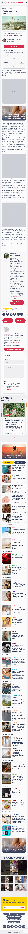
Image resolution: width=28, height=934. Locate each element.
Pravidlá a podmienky (14, 916)
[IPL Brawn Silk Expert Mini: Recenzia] (21, 887)
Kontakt (13, 914)
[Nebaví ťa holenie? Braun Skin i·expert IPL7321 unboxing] (7, 887)
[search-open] (5, 2)
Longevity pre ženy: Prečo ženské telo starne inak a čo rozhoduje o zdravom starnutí (18, 488)
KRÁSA (14, 591)
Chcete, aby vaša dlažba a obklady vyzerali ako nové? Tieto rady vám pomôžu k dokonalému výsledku (18, 716)
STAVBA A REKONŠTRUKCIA (17, 738)
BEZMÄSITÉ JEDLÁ (17, 800)
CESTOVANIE (9, 8)
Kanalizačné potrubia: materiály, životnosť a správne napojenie (18, 766)
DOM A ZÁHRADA (17, 695)
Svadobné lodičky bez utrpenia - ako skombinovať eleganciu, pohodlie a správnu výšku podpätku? (18, 544)
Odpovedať (9, 389)
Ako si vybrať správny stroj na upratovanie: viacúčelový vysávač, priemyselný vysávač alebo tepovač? (18, 727)
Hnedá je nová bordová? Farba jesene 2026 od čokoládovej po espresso (18, 507)
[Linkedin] (23, 926)
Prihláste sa (7, 334)
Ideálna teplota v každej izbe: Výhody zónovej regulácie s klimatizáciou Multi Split (17, 779)
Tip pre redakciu (14, 922)
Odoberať (21, 907)
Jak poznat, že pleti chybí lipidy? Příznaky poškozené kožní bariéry (18, 622)
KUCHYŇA (15, 789)
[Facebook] (12, 926)
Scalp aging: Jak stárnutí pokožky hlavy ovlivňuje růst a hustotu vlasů (18, 610)
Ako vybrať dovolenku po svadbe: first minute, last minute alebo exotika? (18, 532)
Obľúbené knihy (14, 296)
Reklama (21, 914)
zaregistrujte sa (14, 342)
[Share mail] (21, 314)
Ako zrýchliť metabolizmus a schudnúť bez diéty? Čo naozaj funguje (18, 584)
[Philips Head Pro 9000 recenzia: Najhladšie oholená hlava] (21, 879)
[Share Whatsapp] (7, 314)
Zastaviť (14, 58)
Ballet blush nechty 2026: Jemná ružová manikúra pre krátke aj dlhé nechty (19, 497)
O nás (6, 914)
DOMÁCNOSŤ (15, 710)
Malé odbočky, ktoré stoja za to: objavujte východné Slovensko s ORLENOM (18, 662)
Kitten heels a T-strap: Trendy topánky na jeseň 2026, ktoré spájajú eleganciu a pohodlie (18, 518)
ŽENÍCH (14, 527)
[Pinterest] (16, 926)
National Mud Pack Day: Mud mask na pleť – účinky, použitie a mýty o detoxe (18, 596)
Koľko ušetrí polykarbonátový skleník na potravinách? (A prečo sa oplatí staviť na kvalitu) (18, 701)
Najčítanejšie (8, 462)
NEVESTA (14, 539)
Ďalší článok (20, 320)
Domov (4, 8)
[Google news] (20, 926)
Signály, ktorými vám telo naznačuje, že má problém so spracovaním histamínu (18, 570)
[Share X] (11, 314)
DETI (13, 684)
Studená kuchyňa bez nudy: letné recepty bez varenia (18, 804)
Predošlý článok (6, 320)
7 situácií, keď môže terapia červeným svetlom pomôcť (17, 557)
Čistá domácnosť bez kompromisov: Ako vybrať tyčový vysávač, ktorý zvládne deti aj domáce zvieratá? (18, 819)
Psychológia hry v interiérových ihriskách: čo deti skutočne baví (17, 688)
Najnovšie (19, 462)
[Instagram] (4, 926)
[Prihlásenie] (2, 2)
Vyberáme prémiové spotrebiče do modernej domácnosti (18, 792)
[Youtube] (8, 926)
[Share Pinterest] (14, 314)
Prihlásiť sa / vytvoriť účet (14, 349)
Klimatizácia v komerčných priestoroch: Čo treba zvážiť (18, 754)
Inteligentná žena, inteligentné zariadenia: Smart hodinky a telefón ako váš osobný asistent (18, 648)
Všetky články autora (15, 302)
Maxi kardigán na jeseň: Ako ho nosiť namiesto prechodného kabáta (19, 478)
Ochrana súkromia (14, 919)
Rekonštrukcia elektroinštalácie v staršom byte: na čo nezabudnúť (17, 743)
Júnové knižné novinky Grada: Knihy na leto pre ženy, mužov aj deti (18, 829)
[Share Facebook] (3, 314)
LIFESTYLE (15, 580)
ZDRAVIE (14, 554)
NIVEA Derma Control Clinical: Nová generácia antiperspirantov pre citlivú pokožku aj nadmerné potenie (18, 674)
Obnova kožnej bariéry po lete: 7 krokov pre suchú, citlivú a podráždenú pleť (18, 468)
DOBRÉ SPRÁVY (16, 658)
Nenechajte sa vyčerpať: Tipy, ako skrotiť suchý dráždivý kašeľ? (18, 636)
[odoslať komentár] (22, 375)
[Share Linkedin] (18, 314)
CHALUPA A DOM (17, 763)
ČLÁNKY (14, 632)
